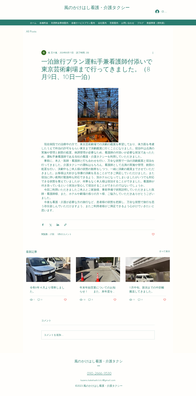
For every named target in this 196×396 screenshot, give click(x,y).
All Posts (31, 31)
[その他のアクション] (153, 52)
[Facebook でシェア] (42, 224)
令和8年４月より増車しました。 (47, 290)
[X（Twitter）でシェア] (50, 224)
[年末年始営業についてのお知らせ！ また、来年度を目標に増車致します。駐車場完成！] (98, 269)
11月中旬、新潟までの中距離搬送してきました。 (146, 290)
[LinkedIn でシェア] (57, 224)
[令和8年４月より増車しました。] (48, 269)
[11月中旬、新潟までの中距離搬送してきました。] (148, 269)
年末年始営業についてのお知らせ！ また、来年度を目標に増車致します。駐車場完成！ (97, 290)
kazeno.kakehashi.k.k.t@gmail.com (98, 380)
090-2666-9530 (99, 373)
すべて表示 (164, 251)
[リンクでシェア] (65, 224)
